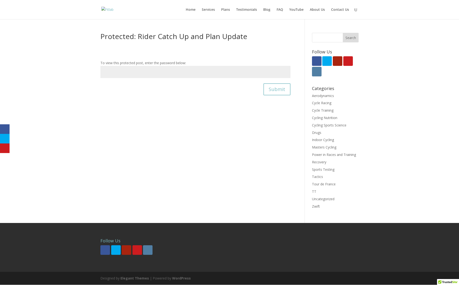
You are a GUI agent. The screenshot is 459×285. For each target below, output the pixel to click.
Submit (277, 89)
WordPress (181, 278)
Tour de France (324, 184)
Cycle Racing (321, 103)
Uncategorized (323, 199)
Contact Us (340, 10)
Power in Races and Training (334, 154)
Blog (266, 10)
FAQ (280, 10)
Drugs (316, 132)
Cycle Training (322, 110)
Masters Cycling (324, 147)
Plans (225, 10)
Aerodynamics (323, 95)
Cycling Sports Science (329, 125)
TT (314, 191)
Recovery (319, 162)
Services (208, 10)
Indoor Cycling (323, 139)
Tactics (317, 176)
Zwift (316, 206)
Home (191, 10)
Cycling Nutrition (324, 117)
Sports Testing (323, 169)
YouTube (296, 10)
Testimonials (246, 10)
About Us (317, 10)
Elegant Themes (134, 278)
